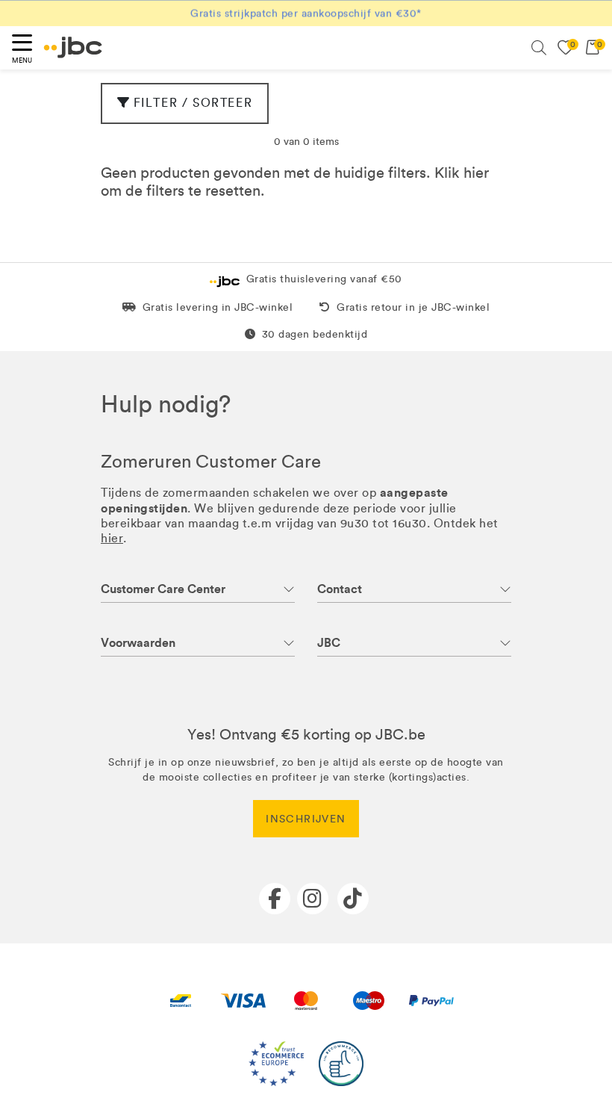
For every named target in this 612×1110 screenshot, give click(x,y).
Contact (339, 589)
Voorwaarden (138, 643)
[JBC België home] (73, 47)
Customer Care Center (163, 589)
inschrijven (306, 819)
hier (476, 173)
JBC (328, 643)
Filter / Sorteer (193, 103)
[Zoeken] (538, 47)
